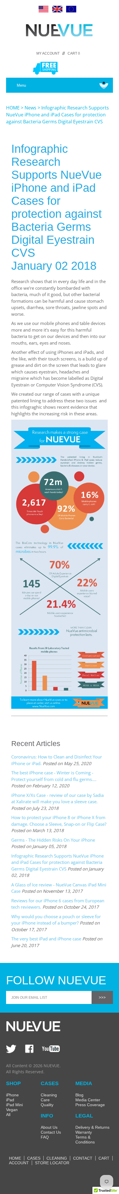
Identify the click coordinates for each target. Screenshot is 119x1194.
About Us (49, 1127)
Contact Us (51, 1132)
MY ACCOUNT (48, 53)
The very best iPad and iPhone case (46, 939)
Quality (47, 1104)
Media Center (87, 1100)
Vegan (12, 1109)
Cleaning (49, 1095)
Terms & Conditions (85, 1139)
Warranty (83, 1132)
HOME (13, 108)
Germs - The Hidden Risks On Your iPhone (53, 840)
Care (45, 1100)
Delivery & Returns (92, 1127)
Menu (21, 85)
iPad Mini (14, 1104)
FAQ (45, 1137)
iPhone (12, 1095)
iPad (10, 1100)
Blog (79, 1095)
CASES (33, 1158)
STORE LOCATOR (52, 1162)
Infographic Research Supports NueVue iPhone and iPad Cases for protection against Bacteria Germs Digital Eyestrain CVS (57, 862)
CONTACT (82, 1158)
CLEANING (57, 1158)
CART (103, 1158)
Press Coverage (90, 1104)
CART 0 (74, 53)
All (8, 1114)
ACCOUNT (19, 1162)
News (30, 108)
